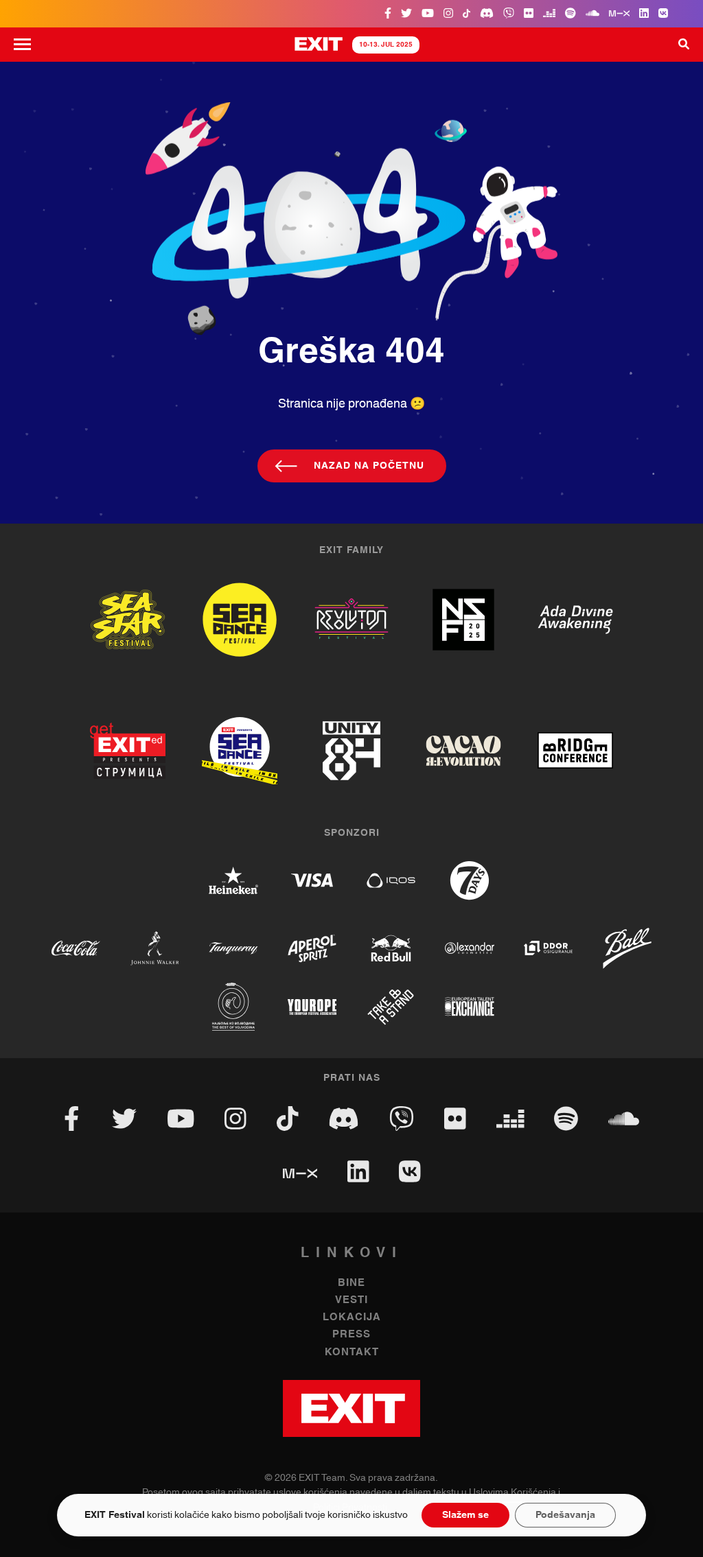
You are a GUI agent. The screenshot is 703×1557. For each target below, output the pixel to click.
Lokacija (352, 1317)
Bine (351, 1283)
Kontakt (352, 1352)
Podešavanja (565, 1515)
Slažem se (465, 1515)
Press (351, 1334)
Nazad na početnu (369, 466)
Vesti (351, 1300)
